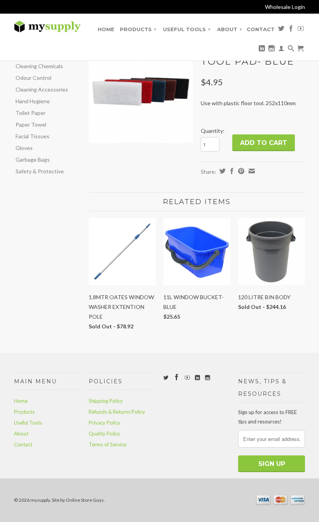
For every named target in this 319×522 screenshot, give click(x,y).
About (229, 29)
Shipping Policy (106, 401)
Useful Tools (186, 29)
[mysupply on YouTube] (301, 30)
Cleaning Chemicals (39, 66)
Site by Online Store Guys (78, 500)
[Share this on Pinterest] (240, 171)
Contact (261, 29)
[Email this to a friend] (251, 171)
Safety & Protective (40, 171)
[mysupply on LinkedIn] (262, 50)
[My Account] (281, 50)
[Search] (291, 50)
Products (138, 29)
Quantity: (212, 130)
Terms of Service (107, 444)
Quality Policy (104, 433)
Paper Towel (31, 124)
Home (106, 29)
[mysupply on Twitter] (281, 30)
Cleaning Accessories (42, 89)
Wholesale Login (285, 7)
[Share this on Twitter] (221, 171)
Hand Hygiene (33, 101)
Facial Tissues (32, 136)
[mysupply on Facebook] (291, 30)
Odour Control (33, 77)
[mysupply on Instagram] (271, 50)
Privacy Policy (104, 423)
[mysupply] (47, 26)
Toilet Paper (31, 112)
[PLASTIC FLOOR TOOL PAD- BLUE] (141, 91)
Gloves (24, 148)
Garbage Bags (33, 159)
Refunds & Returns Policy (117, 412)
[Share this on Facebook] (231, 171)
